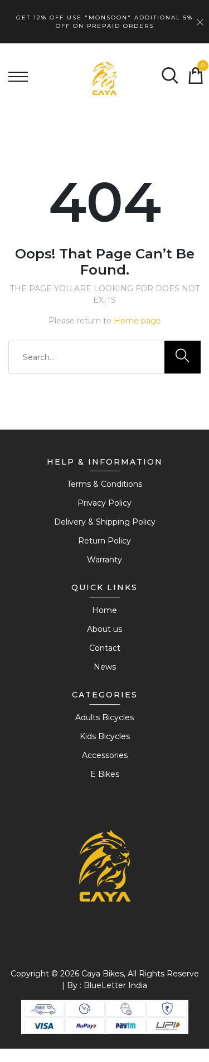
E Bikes (104, 774)
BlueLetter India (115, 985)
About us (104, 629)
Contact (104, 648)
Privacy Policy (104, 503)
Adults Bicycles (104, 717)
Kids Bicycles (105, 736)
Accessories (105, 755)
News (105, 667)
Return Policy (104, 541)
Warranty (104, 560)
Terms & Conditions (104, 484)
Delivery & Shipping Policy (104, 522)
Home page (137, 321)
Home (104, 610)
